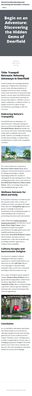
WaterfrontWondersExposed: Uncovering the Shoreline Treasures (15, 3)
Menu (4, 7)
